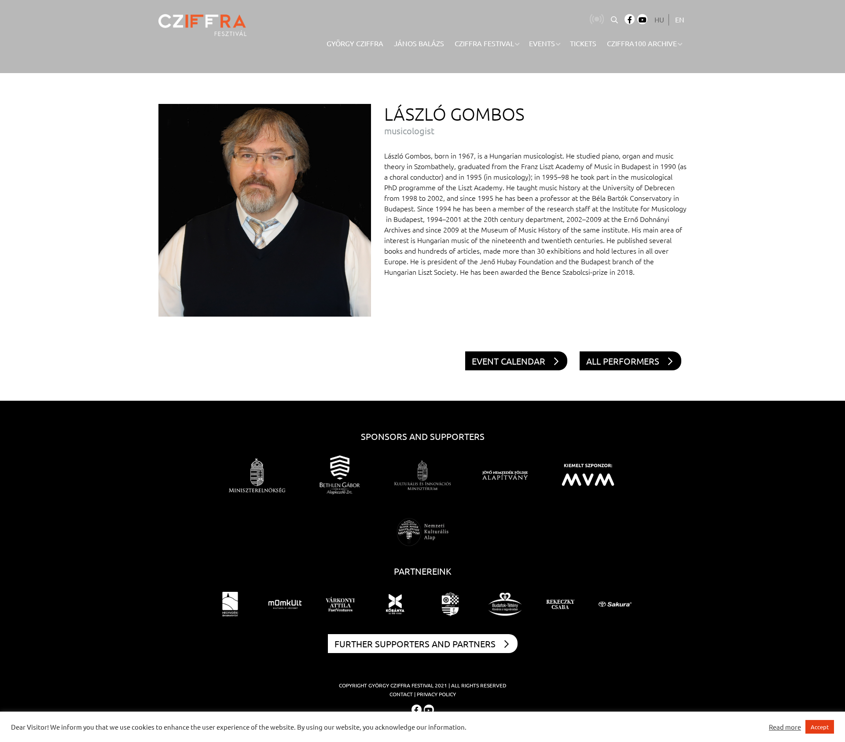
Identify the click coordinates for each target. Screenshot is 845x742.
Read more (785, 727)
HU (659, 19)
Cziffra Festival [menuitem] (484, 43)
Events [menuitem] (542, 43)
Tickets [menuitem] (583, 43)
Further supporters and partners (415, 643)
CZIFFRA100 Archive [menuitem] (642, 43)
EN (679, 19)
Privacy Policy (436, 694)
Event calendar (508, 360)
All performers (622, 360)
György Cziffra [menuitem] (355, 43)
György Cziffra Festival (401, 685)
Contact (401, 694)
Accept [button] (820, 727)
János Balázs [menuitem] (419, 43)
